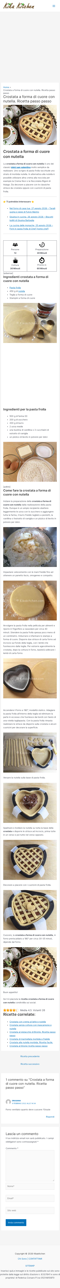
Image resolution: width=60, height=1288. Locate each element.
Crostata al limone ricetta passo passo (29, 1046)
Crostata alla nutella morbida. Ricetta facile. (31, 1042)
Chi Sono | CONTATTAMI (30, 1258)
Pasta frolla (15, 287)
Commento (12, 1148)
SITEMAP (30, 1266)
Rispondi (50, 1117)
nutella (21, 291)
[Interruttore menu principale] (54, 6)
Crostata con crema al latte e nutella (28, 1021)
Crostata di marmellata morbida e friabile (30, 1039)
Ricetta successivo (30, 1064)
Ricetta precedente (30, 1056)
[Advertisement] (30, 51)
